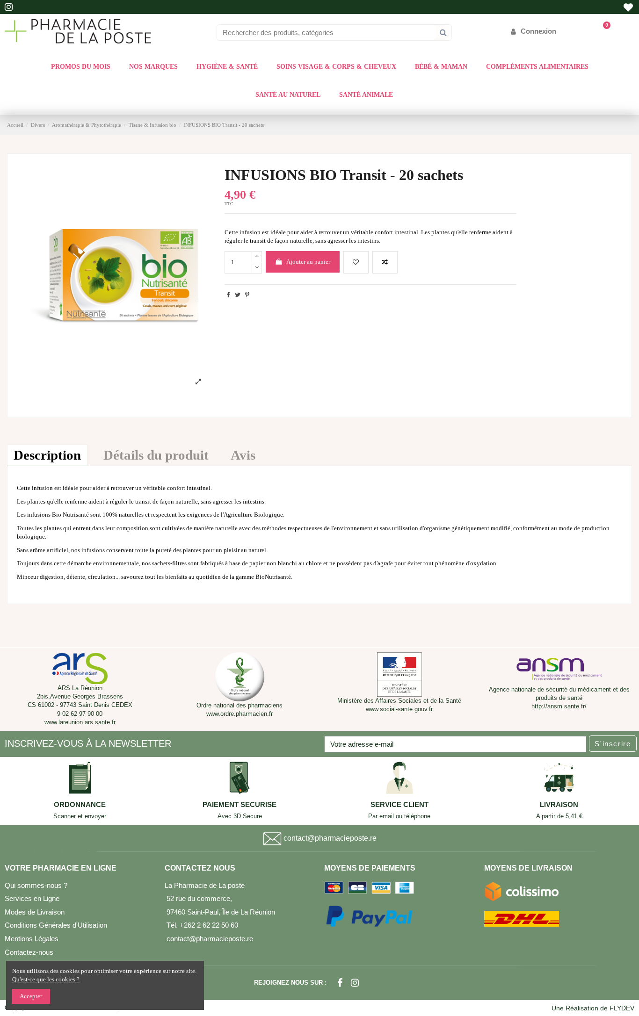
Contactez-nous (29, 952)
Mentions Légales (31, 939)
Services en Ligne (32, 898)
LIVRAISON (559, 804)
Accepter (31, 996)
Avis (243, 455)
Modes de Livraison (35, 912)
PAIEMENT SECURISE (239, 804)
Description (47, 455)
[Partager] (228, 294)
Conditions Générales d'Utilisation (56, 925)
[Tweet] (237, 294)
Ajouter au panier (308, 261)
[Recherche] (443, 32)
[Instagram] (355, 982)
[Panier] (602, 31)
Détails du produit (156, 455)
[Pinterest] (247, 294)
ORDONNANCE (80, 804)
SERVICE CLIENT (399, 804)
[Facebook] (340, 982)
